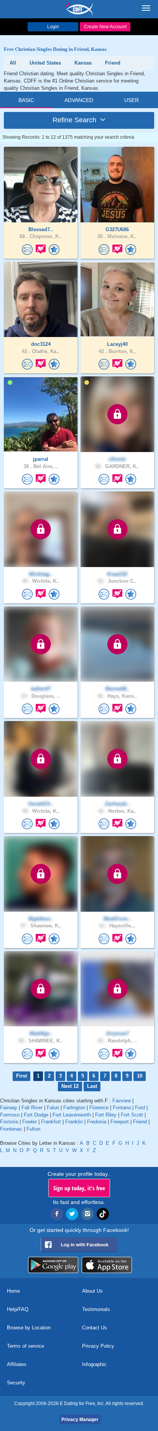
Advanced (78, 100)
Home (13, 1291)
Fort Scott (132, 1115)
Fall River (32, 1107)
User (131, 100)
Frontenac (11, 1129)
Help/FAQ (17, 1309)
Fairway (8, 1107)
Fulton (33, 1129)
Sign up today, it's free (79, 1188)
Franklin (74, 1122)
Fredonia (96, 1122)
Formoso (10, 1115)
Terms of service (25, 1346)
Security (16, 1383)
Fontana (122, 1107)
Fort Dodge (36, 1115)
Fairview (121, 1101)
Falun (53, 1107)
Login (53, 26)
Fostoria (9, 1122)
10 (139, 1076)
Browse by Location (29, 1328)
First (21, 1076)
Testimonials (96, 1309)
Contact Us (94, 1328)
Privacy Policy (98, 1346)
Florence (99, 1107)
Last (92, 1086)
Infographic (94, 1364)
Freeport (119, 1122)
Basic (26, 100)
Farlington (74, 1107)
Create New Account (105, 26)
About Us (92, 1291)
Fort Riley (106, 1115)
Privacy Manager (80, 1419)
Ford (140, 1107)
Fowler (29, 1122)
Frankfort (51, 1122)
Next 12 (70, 1086)
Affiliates (16, 1364)
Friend (140, 1122)
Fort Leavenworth (72, 1115)
